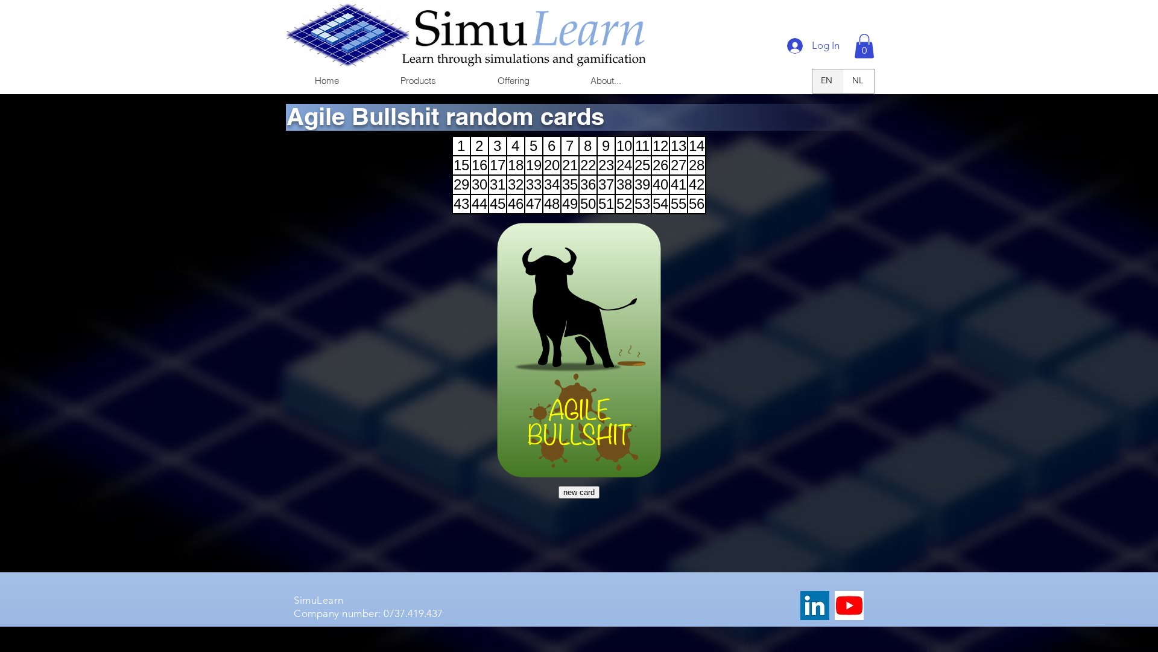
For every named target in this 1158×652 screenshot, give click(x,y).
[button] (417, 80)
